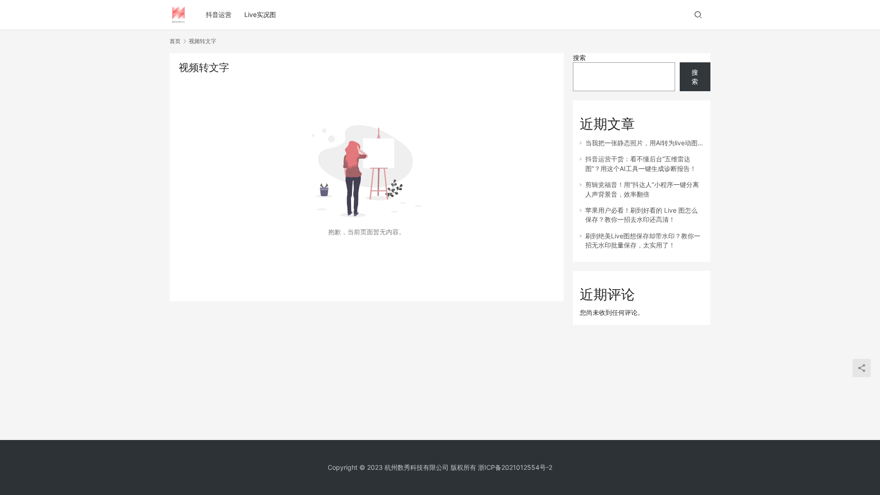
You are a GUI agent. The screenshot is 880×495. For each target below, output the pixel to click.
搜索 (579, 57)
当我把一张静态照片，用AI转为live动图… (644, 143)
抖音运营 (218, 14)
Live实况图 (260, 14)
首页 (175, 41)
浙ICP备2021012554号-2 (515, 467)
